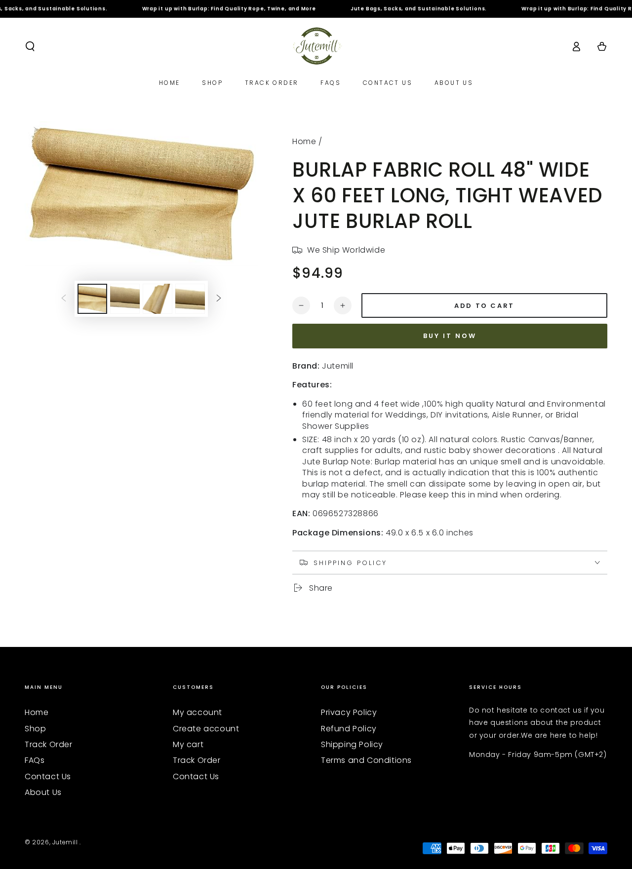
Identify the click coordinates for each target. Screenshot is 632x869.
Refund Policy (349, 728)
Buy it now (449, 335)
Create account (206, 728)
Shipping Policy (352, 744)
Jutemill (65, 842)
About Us (43, 792)
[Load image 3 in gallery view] (157, 299)
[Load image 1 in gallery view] (92, 299)
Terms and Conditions (366, 760)
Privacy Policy (349, 712)
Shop (35, 728)
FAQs (34, 760)
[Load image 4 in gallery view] (190, 299)
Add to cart (484, 305)
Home (304, 141)
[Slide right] (219, 298)
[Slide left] (64, 298)
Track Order (49, 744)
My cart (188, 744)
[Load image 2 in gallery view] (125, 299)
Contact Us (48, 776)
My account (197, 712)
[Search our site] (30, 46)
